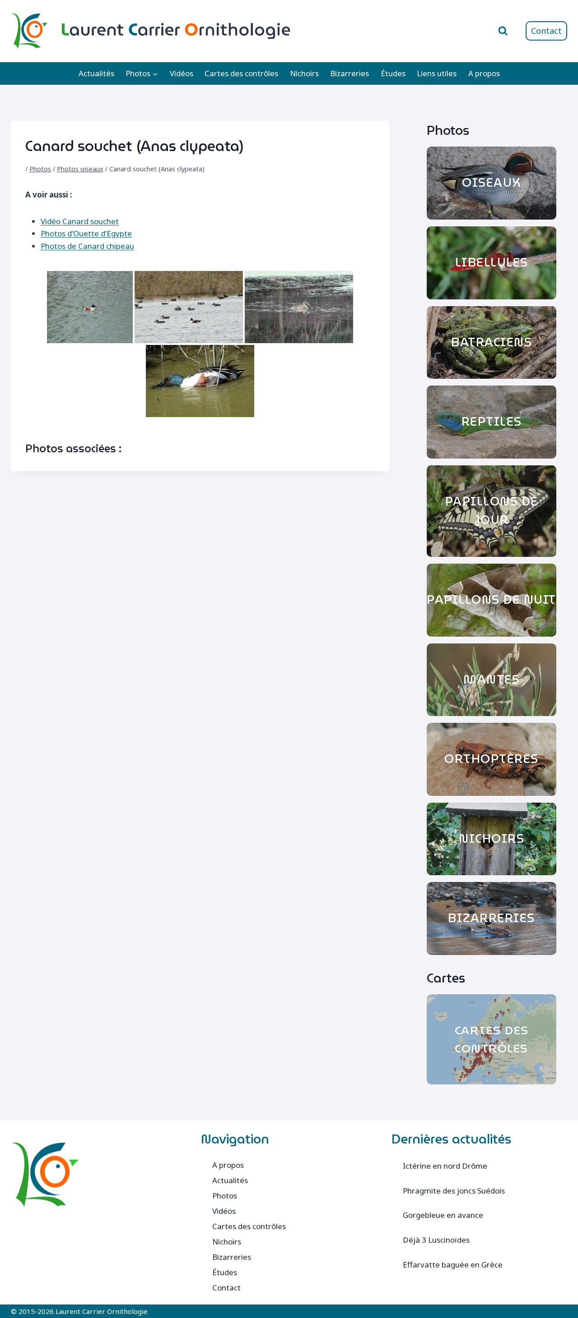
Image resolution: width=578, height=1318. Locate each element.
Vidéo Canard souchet (80, 221)
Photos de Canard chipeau (87, 246)
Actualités (96, 73)
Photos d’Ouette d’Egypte (86, 233)
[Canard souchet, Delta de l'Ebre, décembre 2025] (189, 307)
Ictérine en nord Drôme (445, 1166)
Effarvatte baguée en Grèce (453, 1264)
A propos (484, 73)
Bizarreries (349, 73)
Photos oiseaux (80, 169)
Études (393, 73)
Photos (40, 169)
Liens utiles (437, 73)
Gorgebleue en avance (443, 1215)
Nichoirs (304, 73)
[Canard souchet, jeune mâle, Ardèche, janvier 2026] (299, 307)
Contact (546, 30)
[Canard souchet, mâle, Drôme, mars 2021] (90, 307)
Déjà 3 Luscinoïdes (436, 1240)
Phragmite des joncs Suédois (454, 1190)
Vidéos (181, 73)
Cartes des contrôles (241, 73)
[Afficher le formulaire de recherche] (503, 31)
